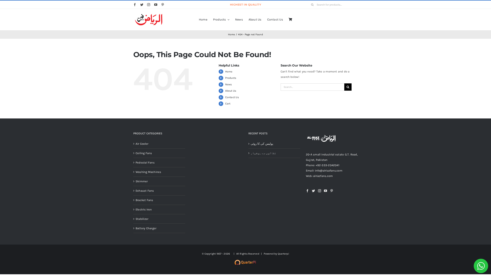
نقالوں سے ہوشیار (263, 153)
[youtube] (155, 4)
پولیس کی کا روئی (262, 143)
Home (228, 71)
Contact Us (232, 97)
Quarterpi (283, 253)
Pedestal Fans (145, 162)
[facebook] (134, 4)
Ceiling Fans (144, 153)
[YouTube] (325, 190)
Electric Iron (144, 209)
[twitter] (141, 4)
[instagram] (148, 4)
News (228, 84)
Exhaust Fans (145, 190)
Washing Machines (148, 172)
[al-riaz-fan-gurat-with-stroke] (148, 14)
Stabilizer (142, 219)
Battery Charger (146, 228)
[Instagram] (319, 190)
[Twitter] (313, 190)
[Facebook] (307, 190)
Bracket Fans (144, 200)
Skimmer (142, 181)
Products (230, 78)
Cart (228, 103)
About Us (230, 90)
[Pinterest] (331, 190)
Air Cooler (142, 143)
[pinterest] (162, 4)
